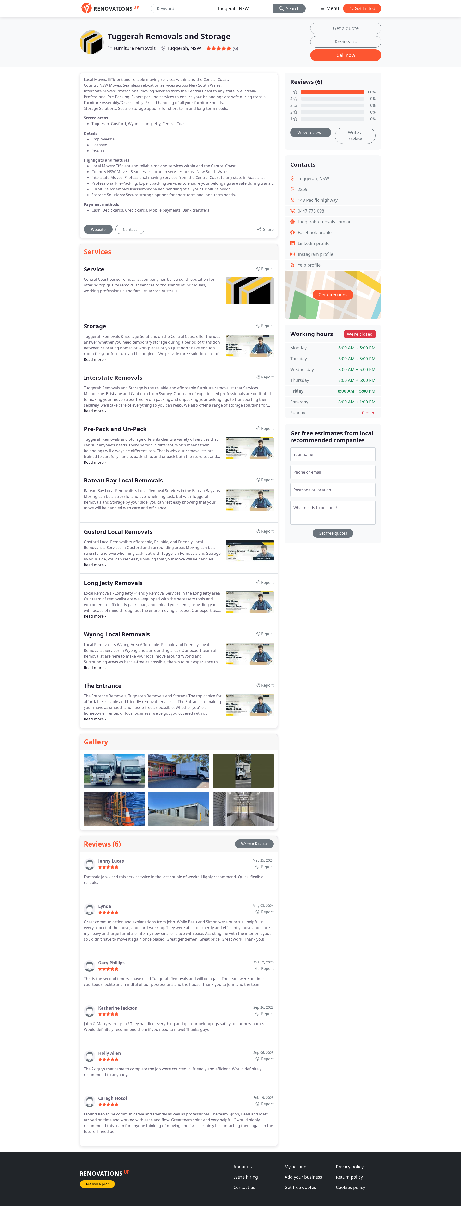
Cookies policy (350, 1187)
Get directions (333, 295)
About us (242, 1166)
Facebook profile (315, 232)
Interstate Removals (113, 377)
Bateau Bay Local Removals (123, 480)
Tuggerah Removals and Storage (169, 36)
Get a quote (346, 28)
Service (94, 269)
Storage (95, 326)
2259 (302, 189)
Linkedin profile (313, 243)
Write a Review (254, 844)
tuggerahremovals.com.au (325, 222)
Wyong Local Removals (117, 634)
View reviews (310, 132)
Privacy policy (350, 1166)
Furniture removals (135, 48)
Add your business (303, 1177)
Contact (130, 229)
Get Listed (364, 8)
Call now (345, 55)
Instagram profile (315, 254)
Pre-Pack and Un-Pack (115, 429)
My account (296, 1166)
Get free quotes (333, 533)
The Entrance (102, 685)
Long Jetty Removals (113, 582)
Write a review (355, 135)
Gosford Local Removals (118, 531)
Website (98, 229)
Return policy (349, 1177)
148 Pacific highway (318, 200)
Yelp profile (309, 265)
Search (292, 8)
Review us (346, 41)
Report (267, 866)
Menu (332, 8)
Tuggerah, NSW (184, 48)
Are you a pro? (97, 1184)
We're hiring (245, 1177)
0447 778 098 (311, 211)
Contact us (244, 1187)
